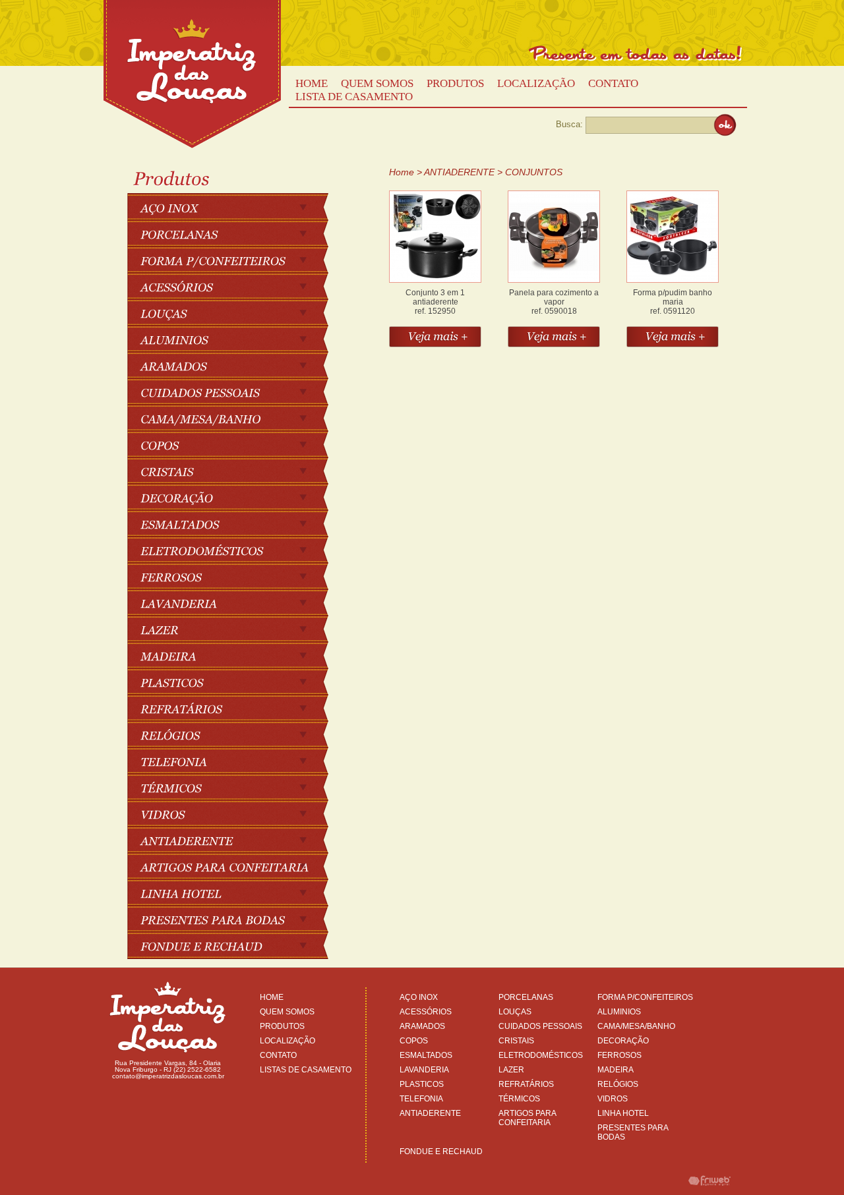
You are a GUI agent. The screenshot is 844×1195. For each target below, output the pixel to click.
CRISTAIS (516, 1040)
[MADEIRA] (234, 655)
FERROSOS (619, 1055)
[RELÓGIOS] (234, 734)
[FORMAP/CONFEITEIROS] (234, 260)
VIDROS (612, 1098)
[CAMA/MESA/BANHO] (234, 418)
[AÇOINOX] (234, 207)
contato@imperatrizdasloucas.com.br (168, 1076)
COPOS (414, 1040)
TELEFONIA (421, 1098)
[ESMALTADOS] (234, 523)
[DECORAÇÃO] (234, 497)
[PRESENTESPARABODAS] (234, 919)
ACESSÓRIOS (426, 1011)
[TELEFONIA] (234, 760)
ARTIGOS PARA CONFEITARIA (527, 1118)
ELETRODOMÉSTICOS (540, 1055)
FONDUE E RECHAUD (441, 1151)
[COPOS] (234, 444)
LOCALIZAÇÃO (536, 83)
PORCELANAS (525, 997)
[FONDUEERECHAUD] (234, 945)
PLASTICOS (422, 1084)
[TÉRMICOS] (234, 787)
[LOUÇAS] (234, 312)
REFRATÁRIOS (526, 1084)
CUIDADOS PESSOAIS (540, 1026)
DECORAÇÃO (623, 1040)
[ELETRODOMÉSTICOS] (234, 550)
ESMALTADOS (426, 1055)
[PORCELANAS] (234, 233)
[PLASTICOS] (234, 681)
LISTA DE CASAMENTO (354, 96)
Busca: (569, 124)
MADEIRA (615, 1069)
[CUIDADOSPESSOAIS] (234, 391)
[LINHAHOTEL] (234, 892)
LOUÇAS (514, 1011)
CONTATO (613, 83)
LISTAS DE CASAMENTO (305, 1069)
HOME (311, 83)
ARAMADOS (422, 1026)
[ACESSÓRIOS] (234, 286)
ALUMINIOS (619, 1011)
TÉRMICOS (519, 1098)
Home (401, 172)
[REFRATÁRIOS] (234, 708)
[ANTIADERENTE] (234, 840)
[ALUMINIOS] (234, 339)
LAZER (511, 1069)
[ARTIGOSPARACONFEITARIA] (234, 866)
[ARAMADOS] (234, 365)
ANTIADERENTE (459, 172)
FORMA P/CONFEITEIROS (645, 997)
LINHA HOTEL (623, 1113)
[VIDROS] (234, 813)
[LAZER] (234, 629)
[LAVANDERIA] (234, 602)
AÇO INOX (419, 997)
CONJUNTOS (533, 172)
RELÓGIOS (617, 1084)
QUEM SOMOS (377, 83)
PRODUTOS (455, 83)
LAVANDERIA (424, 1069)
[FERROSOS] (234, 576)
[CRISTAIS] (234, 470)
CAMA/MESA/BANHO (636, 1026)
